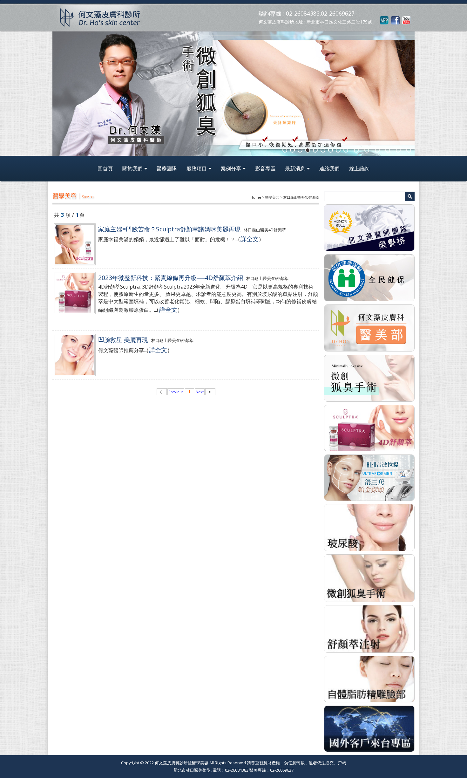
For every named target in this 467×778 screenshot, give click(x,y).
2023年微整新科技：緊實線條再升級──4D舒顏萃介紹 (170, 277)
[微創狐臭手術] (369, 577)
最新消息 (295, 168)
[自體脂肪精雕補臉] (369, 678)
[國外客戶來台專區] (369, 728)
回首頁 (105, 168)
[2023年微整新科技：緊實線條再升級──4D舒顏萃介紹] (75, 293)
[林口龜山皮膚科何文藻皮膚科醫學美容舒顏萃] (369, 427)
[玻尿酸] (369, 526)
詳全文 (249, 239)
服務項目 (196, 168)
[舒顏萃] (369, 628)
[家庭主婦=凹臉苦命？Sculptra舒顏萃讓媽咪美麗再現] (75, 244)
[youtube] (406, 20)
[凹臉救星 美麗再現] (75, 355)
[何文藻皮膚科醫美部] (369, 327)
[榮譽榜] (369, 227)
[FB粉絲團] (395, 20)
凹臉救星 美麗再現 (123, 339)
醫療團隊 (167, 168)
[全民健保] (369, 277)
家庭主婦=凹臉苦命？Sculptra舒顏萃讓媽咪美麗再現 (169, 229)
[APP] (384, 20)
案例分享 (231, 168)
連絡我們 (329, 168)
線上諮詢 (359, 168)
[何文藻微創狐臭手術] (369, 377)
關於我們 (132, 168)
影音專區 (265, 168)
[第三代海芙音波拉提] (369, 477)
